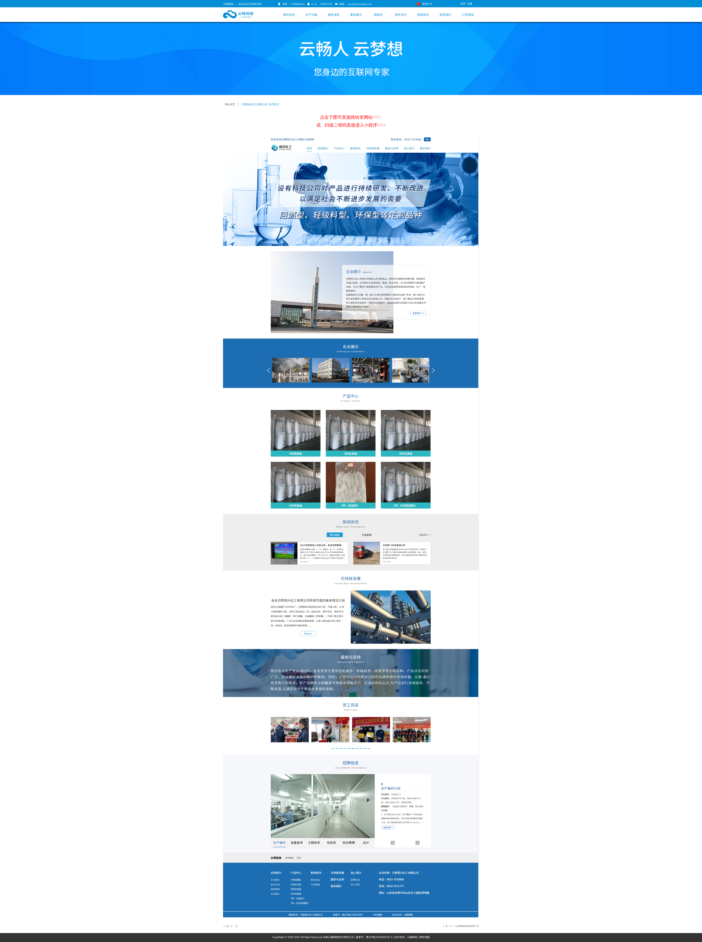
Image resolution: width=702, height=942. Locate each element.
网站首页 (230, 104)
